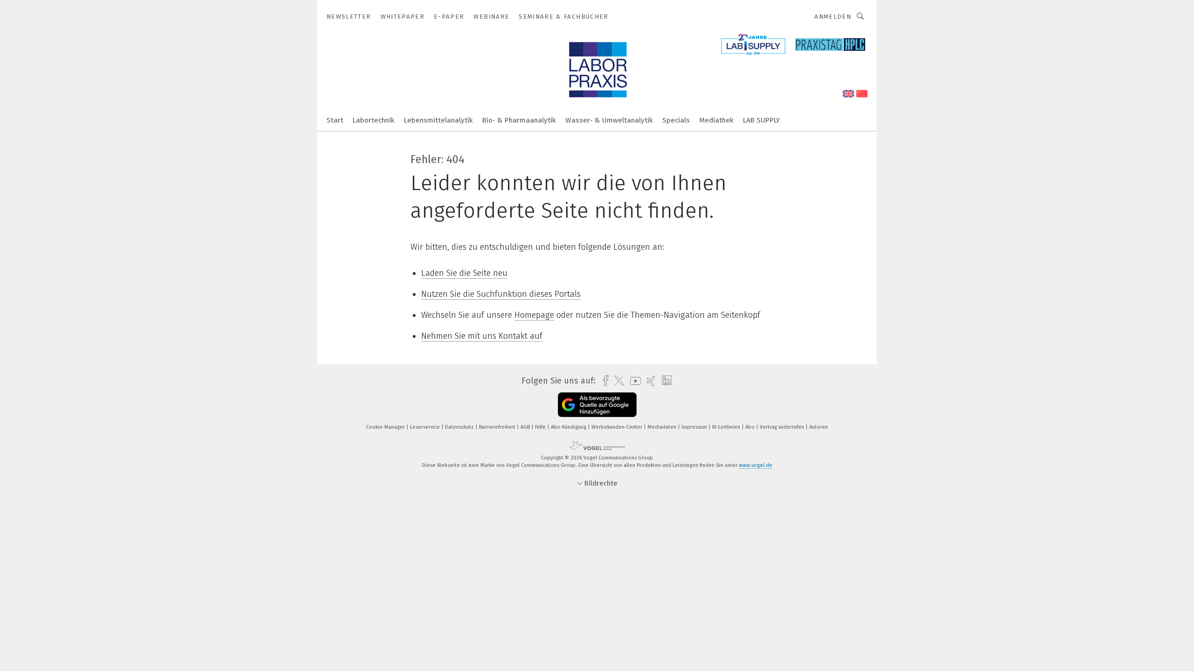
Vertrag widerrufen (782, 427)
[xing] (648, 381)
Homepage (534, 315)
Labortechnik (374, 120)
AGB (526, 427)
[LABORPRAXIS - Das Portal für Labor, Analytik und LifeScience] (334, 120)
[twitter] (616, 380)
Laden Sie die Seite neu (464, 273)
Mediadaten (662, 427)
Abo (750, 427)
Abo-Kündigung (569, 427)
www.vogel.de (755, 465)
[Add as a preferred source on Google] (597, 404)
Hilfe (541, 427)
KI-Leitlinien (727, 427)
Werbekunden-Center (617, 427)
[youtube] (633, 381)
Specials (676, 120)
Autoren (818, 427)
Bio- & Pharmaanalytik (519, 120)
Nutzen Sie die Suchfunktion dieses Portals (501, 294)
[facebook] (603, 381)
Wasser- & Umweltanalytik (609, 120)
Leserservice (425, 427)
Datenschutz (460, 427)
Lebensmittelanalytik (438, 120)
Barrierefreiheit (498, 427)
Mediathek (716, 120)
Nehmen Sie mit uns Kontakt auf (481, 336)
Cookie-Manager (386, 427)
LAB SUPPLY (761, 120)
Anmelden (832, 17)
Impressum (694, 427)
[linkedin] (664, 381)
